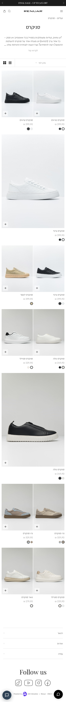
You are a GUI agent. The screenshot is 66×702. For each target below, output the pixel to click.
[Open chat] (58, 694)
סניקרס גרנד (58, 230)
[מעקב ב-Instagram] (38, 683)
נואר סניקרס (27, 597)
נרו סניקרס (59, 533)
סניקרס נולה (58, 358)
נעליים (60, 18)
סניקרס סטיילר (26, 358)
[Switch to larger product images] (10, 62)
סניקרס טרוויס (57, 120)
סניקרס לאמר (26, 294)
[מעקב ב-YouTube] (28, 683)
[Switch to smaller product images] (4, 62)
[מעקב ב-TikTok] (18, 683)
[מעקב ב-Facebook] (47, 683)
